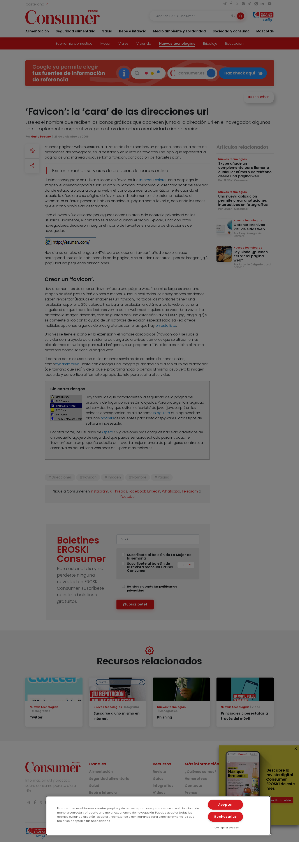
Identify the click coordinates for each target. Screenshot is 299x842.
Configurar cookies (227, 827)
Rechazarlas (225, 816)
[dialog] (158, 815)
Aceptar (225, 804)
